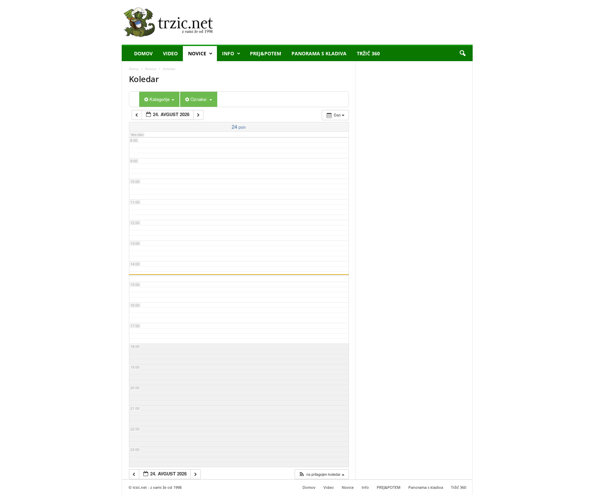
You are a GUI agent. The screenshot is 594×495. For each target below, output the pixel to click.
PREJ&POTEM (265, 53)
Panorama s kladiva (319, 53)
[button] (462, 53)
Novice (197, 53)
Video (170, 53)
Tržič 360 (368, 53)
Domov (143, 53)
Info (228, 53)
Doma (134, 68)
